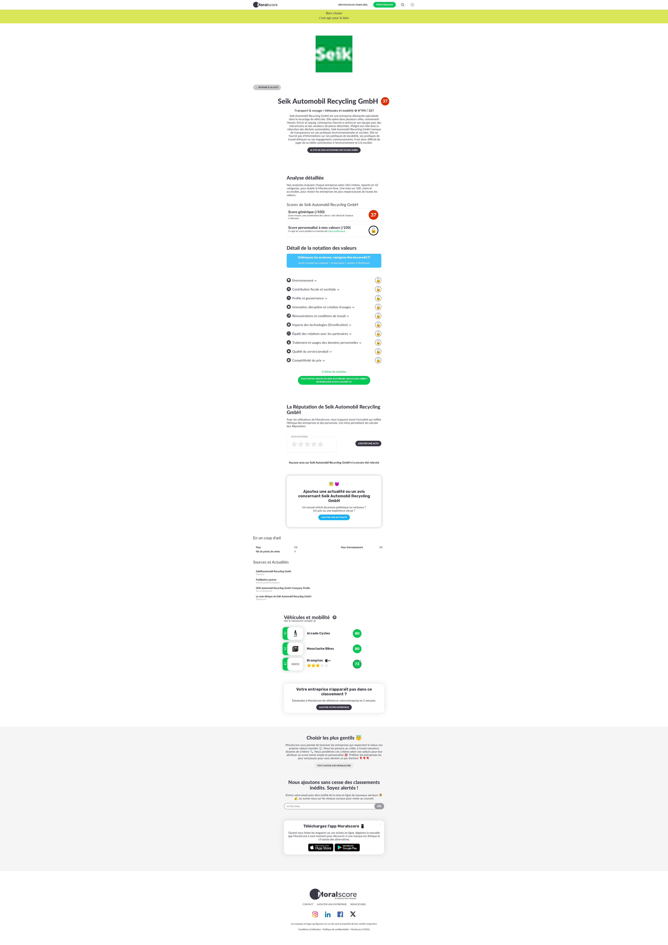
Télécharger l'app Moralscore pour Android (347, 847)
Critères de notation (334, 371)
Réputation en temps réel (353, 5)
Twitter (353, 914)
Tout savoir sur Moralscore (334, 766)
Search (402, 4)
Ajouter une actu (368, 443)
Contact (308, 904)
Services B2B (357, 904)
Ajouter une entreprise (332, 904)
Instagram (315, 914)
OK (379, 806)
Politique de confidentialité (336, 929)
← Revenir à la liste (267, 87)
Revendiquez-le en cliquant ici (334, 380)
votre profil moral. (336, 231)
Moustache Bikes (320, 649)
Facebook (340, 914)
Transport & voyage (308, 110)
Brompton (315, 660)
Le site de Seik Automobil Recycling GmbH (334, 150)
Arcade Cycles (318, 633)
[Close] (380, 824)
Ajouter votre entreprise (334, 707)
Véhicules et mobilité (339, 110)
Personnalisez (384, 5)
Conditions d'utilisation (309, 929)
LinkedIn (328, 914)
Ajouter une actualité (334, 517)
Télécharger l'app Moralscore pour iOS (320, 847)
